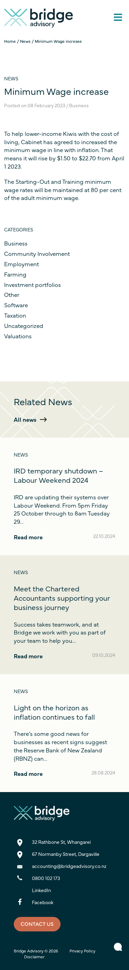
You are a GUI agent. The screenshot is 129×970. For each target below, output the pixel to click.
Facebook (42, 902)
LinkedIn (41, 890)
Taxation (15, 315)
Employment (21, 264)
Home (10, 41)
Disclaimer (34, 956)
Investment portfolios (32, 284)
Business (16, 243)
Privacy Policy (82, 950)
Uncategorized (23, 325)
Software (16, 305)
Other (11, 294)
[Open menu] (118, 13)
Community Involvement (37, 253)
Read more (28, 537)
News (25, 41)
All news (25, 419)
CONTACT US (37, 923)
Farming (15, 274)
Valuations (18, 336)
